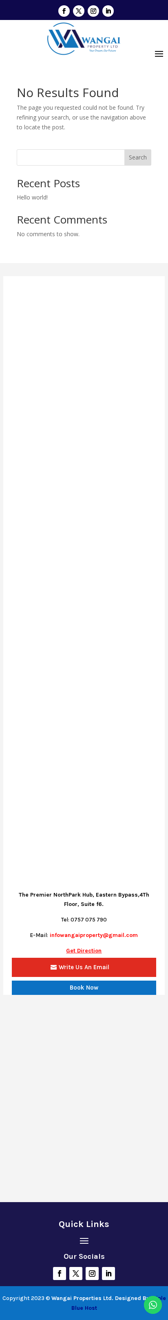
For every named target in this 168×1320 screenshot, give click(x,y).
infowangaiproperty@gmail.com (94, 935)
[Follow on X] (78, 11)
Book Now (84, 987)
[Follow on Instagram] (93, 11)
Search (138, 157)
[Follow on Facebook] (64, 11)
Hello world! (32, 197)
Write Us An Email (84, 967)
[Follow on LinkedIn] (108, 11)
